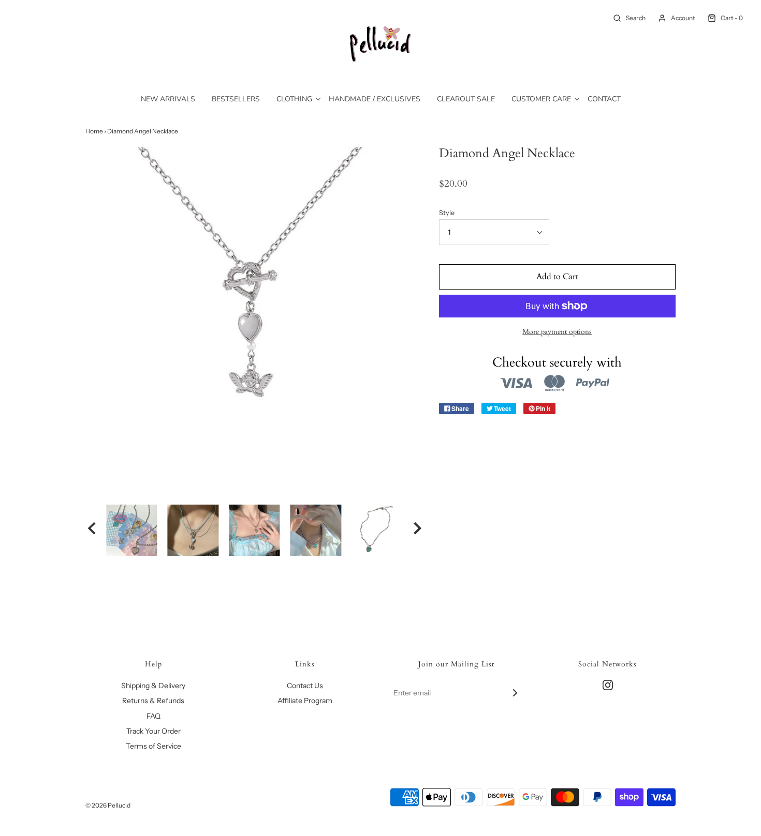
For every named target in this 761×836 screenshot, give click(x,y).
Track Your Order (153, 731)
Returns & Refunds (153, 700)
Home (94, 131)
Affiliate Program (304, 700)
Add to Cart (557, 276)
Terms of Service (153, 746)
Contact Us (305, 685)
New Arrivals (168, 99)
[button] (91, 530)
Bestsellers (236, 99)
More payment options (557, 332)
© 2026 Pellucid (107, 805)
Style (447, 213)
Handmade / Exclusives (374, 99)
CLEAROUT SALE (466, 99)
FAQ (153, 716)
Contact (604, 99)
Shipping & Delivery (153, 685)
